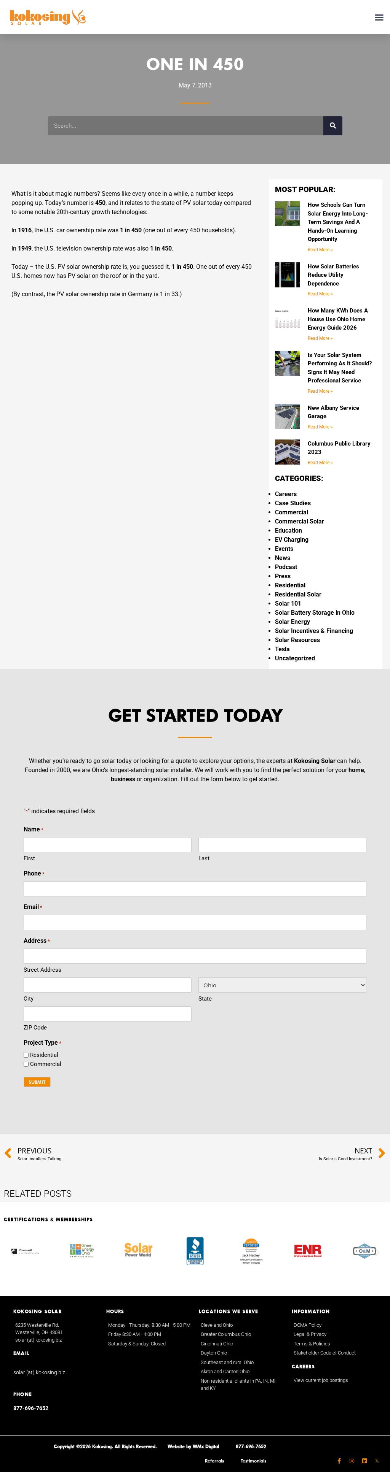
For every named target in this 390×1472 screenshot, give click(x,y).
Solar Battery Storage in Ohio (315, 612)
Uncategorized (295, 658)
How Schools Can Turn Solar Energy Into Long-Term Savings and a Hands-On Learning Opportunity (338, 222)
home (356, 770)
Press (283, 576)
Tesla (282, 649)
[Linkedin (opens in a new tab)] (364, 1461)
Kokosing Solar (315, 761)
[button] (379, 17)
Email (33, 906)
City (29, 998)
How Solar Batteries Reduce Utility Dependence (333, 275)
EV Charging (291, 539)
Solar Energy (292, 621)
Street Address (42, 969)
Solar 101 (288, 603)
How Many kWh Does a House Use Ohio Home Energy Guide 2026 (338, 319)
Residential (290, 585)
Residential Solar (298, 594)
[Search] (332, 125)
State (205, 998)
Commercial (291, 512)
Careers (286, 494)
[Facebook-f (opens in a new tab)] (339, 1461)
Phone (34, 873)
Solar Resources (297, 640)
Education (288, 530)
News (282, 558)
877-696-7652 (30, 1408)
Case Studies (293, 503)
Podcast (286, 567)
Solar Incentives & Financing (314, 630)
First (29, 858)
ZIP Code (35, 1027)
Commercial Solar (299, 521)
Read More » (320, 249)
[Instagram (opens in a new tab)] (352, 1461)
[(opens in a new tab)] (377, 1461)
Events (284, 548)
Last (203, 858)
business (123, 779)
